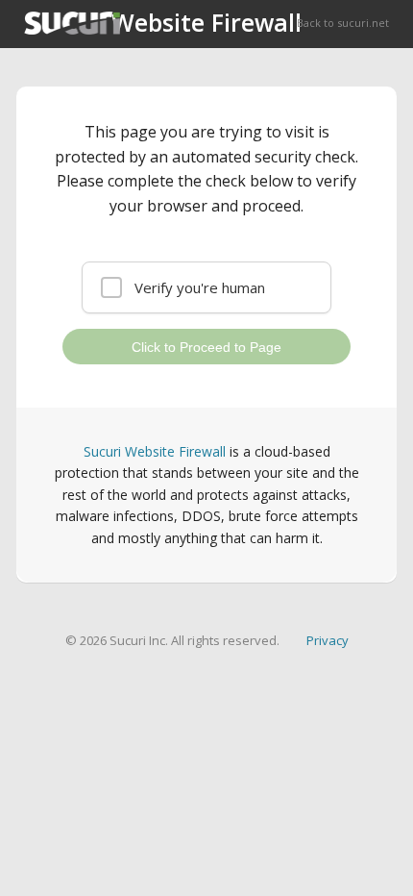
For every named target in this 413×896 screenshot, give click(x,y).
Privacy (327, 640)
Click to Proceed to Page (206, 347)
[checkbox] (206, 287)
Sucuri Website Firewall (155, 451)
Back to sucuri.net (343, 22)
